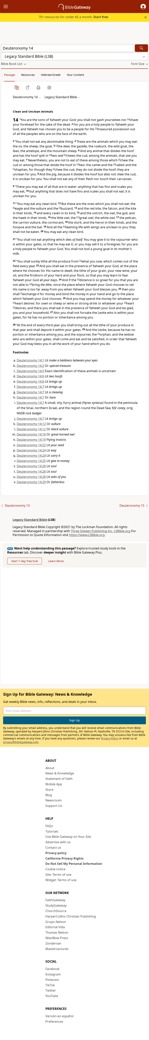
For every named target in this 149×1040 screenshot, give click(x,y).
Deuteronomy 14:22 (31, 445)
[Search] (141, 48)
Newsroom (53, 800)
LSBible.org (122, 531)
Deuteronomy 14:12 (31, 424)
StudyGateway (56, 905)
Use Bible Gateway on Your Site (68, 836)
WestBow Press (56, 938)
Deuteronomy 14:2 (30, 366)
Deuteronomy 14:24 (31, 450)
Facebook (52, 969)
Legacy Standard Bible (30, 520)
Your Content (75, 75)
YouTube (51, 996)
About (49, 768)
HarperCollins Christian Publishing (70, 916)
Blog (48, 795)
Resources (28, 75)
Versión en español (59, 1016)
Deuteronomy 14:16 (31, 434)
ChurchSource (55, 911)
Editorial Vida (55, 927)
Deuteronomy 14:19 (31, 439)
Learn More (56, 561)
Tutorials (51, 831)
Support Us (53, 806)
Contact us (53, 847)
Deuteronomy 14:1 (30, 360)
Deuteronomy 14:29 (31, 482)
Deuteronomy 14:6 (30, 376)
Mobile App (53, 784)
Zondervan (53, 943)
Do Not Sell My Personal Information (73, 864)
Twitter (50, 990)
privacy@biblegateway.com (20, 742)
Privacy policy (56, 853)
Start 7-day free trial (24, 561)
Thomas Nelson (56, 932)
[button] (143, 6)
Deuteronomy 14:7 (30, 387)
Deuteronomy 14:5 (30, 371)
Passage (9, 75)
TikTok (50, 985)
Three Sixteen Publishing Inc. (92, 531)
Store (49, 789)
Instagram (53, 974)
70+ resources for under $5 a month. (74, 17)
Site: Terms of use (58, 874)
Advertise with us (58, 842)
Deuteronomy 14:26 (31, 466)
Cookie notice (55, 869)
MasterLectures (56, 949)
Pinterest (52, 980)
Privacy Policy (109, 738)
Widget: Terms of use (60, 880)
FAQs (49, 826)
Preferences (54, 1021)
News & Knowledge (59, 773)
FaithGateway (55, 900)
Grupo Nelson (55, 922)
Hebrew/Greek (51, 75)
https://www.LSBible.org (87, 535)
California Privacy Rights (64, 858)
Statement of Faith (59, 779)
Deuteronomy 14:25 (31, 461)
